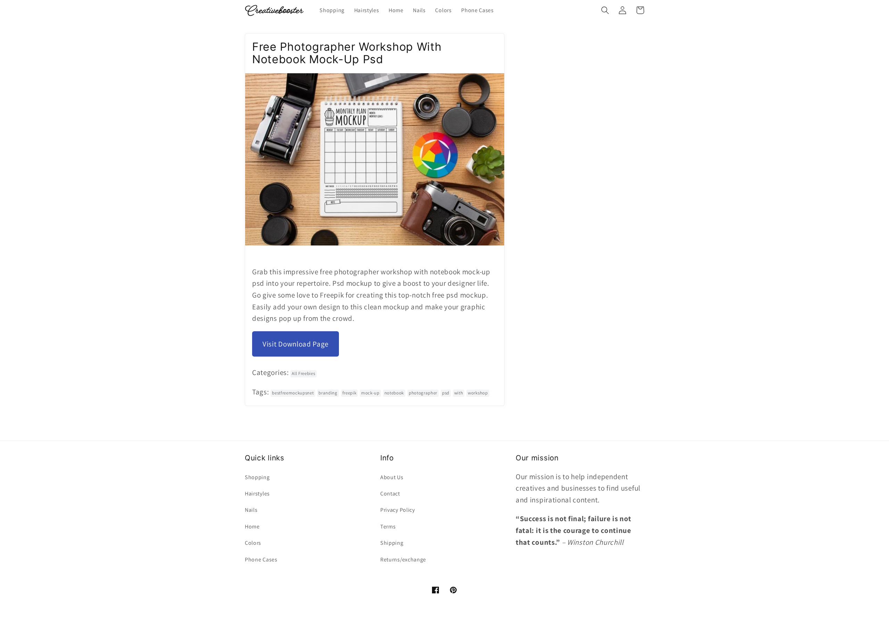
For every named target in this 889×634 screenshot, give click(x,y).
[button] (605, 10)
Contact (390, 493)
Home (252, 526)
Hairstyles (257, 493)
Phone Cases (261, 559)
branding (328, 393)
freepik (349, 393)
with (458, 393)
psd (445, 393)
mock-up (370, 393)
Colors (253, 543)
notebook (394, 393)
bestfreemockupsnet (293, 393)
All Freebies (303, 373)
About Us (392, 477)
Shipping (392, 543)
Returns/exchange (403, 559)
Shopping (257, 477)
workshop (478, 393)
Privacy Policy (397, 510)
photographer (423, 393)
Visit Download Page (296, 344)
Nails (251, 510)
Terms (388, 526)
